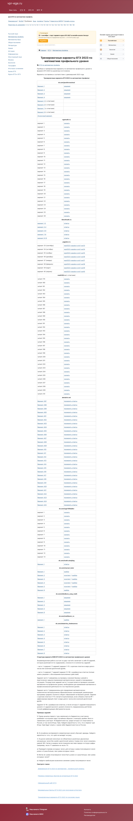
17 (67, 25)
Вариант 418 (42, 479)
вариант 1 (41, 620)
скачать (67, 123)
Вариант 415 (42, 468)
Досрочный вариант (45, 116)
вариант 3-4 (42, 227)
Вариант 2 (41, 575)
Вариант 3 (41, 579)
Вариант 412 (42, 457)
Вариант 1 (41, 86)
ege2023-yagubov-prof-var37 (74, 260)
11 (50, 25)
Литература (12, 45)
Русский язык (13, 34)
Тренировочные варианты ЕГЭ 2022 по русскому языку (59, 797)
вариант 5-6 (42, 231)
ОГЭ (29, 10)
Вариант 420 (42, 486)
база (34, 21)
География (12, 66)
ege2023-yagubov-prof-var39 (74, 268)
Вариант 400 (42, 412)
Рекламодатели (89, 815)
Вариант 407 (42, 438)
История (11, 51)
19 (73, 25)
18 (70, 25)
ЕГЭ (21, 10)
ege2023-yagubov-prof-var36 (74, 257)
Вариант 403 (42, 423)
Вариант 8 (41, 112)
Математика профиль (16, 37)
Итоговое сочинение (15, 68)
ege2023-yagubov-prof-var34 (74, 249)
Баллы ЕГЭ (12, 71)
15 (62, 25)
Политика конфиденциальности (95, 812)
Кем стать (13, 10)
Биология (11, 63)
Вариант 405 (42, 431)
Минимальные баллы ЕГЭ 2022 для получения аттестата (60, 790)
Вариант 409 (42, 446)
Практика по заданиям (16, 25)
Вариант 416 (42, 471)
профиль (40, 21)
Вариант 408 (42, 442)
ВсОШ (21, 21)
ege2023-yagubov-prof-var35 (74, 253)
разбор (66, 572)
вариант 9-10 (42, 238)
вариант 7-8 (42, 234)
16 (65, 25)
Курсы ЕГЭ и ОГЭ (14, 74)
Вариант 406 (42, 434)
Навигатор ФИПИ (56, 21)
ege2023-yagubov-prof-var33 (74, 245)
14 (59, 25)
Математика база (14, 39)
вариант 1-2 (42, 223)
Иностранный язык (15, 57)
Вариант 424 (42, 501)
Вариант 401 (42, 416)
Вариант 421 (42, 490)
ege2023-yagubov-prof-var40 (74, 271)
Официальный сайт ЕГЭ (47, 783)
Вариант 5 (41, 586)
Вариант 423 (42, 497)
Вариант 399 (42, 409)
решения (67, 86)
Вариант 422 (42, 494)
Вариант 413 (42, 460)
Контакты (87, 809)
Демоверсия (12, 21)
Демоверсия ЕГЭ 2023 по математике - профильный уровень (61, 769)
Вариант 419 (42, 483)
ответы (66, 223)
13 (56, 25)
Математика (112, 45)
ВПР (38, 10)
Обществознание (14, 42)
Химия (10, 48)
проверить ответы (70, 401)
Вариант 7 (41, 649)
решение (67, 597)
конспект (67, 575)
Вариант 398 (42, 405)
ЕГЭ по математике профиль (49, 65)
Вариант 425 (42, 505)
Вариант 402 (42, 420)
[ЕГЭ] (24, 10)
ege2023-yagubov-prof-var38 (74, 264)
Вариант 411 (42, 453)
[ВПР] (41, 10)
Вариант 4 (41, 583)
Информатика (13, 54)
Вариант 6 (41, 590)
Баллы (47, 21)
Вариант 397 (42, 401)
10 (47, 25)
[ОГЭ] (32, 10)
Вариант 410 (42, 449)
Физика (11, 60)
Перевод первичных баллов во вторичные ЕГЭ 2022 (58, 776)
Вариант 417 (42, 475)
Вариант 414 (42, 464)
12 (53, 25)
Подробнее (43, 41)
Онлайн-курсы (69, 21)
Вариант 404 (42, 427)
